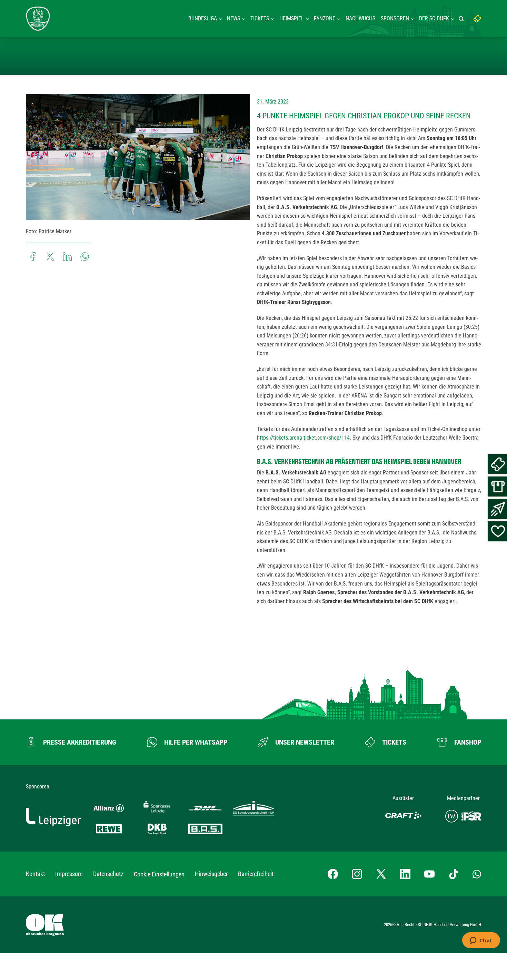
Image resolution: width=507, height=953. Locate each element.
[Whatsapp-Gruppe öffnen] (477, 874)
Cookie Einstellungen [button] (159, 874)
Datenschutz (108, 873)
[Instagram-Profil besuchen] (357, 874)
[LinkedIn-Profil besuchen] (405, 874)
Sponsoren (395, 18)
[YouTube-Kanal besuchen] (429, 874)
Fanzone (324, 18)
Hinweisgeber (211, 873)
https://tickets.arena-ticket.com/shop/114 (303, 437)
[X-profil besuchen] (381, 874)
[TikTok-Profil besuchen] (453, 874)
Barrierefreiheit (256, 873)
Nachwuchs (360, 18)
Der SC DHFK (434, 18)
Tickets (259, 18)
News (233, 18)
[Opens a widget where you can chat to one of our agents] (481, 941)
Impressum (69, 873)
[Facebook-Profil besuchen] (333, 874)
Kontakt (35, 873)
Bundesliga (202, 18)
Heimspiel (291, 18)
